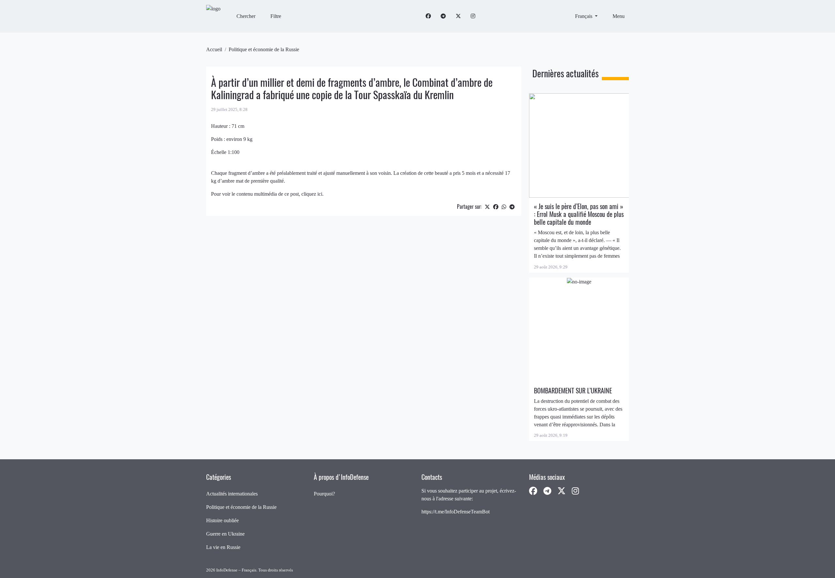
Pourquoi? (324, 493)
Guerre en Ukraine (225, 534)
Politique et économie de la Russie (264, 49)
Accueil (214, 49)
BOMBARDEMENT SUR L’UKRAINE (573, 390)
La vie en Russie (223, 547)
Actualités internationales (232, 493)
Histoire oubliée (222, 520)
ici (319, 194)
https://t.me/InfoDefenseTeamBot (455, 511)
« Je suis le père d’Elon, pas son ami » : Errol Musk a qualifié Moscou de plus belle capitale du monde (579, 214)
